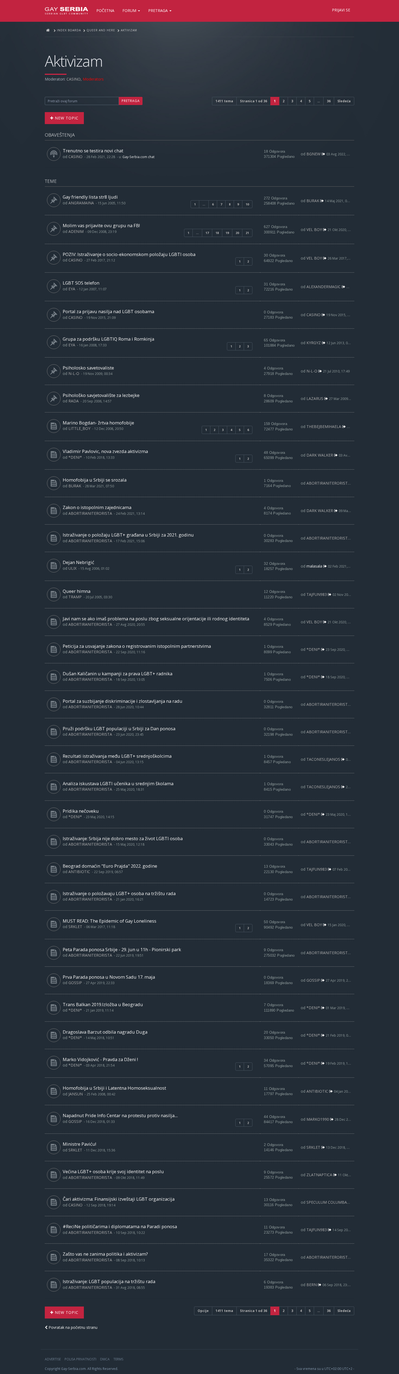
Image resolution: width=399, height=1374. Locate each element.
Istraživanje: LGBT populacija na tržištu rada (109, 1281)
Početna (105, 10)
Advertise (53, 1359)
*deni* (75, 457)
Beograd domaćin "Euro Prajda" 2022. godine (110, 866)
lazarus (314, 398)
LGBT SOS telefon (81, 283)
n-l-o (73, 373)
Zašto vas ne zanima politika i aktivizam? (105, 1254)
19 (227, 233)
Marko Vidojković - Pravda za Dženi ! (100, 1059)
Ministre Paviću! (79, 1144)
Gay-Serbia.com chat (138, 157)
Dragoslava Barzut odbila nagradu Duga (105, 1032)
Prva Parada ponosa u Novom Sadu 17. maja (109, 977)
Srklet (75, 926)
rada (73, 400)
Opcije (203, 1310)
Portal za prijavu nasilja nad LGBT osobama (108, 311)
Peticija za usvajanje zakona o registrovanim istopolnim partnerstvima (137, 646)
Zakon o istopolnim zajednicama (97, 507)
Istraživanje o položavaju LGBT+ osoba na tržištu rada (119, 893)
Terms (118, 1359)
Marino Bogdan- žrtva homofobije (98, 423)
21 (247, 233)
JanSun (75, 1093)
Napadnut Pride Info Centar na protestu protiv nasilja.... (120, 1115)
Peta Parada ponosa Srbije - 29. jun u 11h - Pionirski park (122, 949)
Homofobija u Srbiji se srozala (94, 480)
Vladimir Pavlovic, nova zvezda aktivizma (105, 451)
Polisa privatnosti (80, 1359)
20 (237, 233)
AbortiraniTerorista (328, 483)
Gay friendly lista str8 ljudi (90, 197)
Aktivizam (74, 61)
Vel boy (314, 229)
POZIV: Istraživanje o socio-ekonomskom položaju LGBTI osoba (129, 254)
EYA (71, 288)
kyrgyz (313, 342)
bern (311, 1284)
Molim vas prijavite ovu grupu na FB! (101, 225)
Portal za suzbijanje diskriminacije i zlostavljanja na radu (122, 701)
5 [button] (310, 101)
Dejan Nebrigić (78, 562)
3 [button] (292, 101)
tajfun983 (316, 594)
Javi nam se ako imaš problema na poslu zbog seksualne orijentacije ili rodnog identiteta (156, 618)
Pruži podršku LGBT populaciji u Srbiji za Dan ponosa (119, 728)
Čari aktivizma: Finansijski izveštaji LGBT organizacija (119, 1199)
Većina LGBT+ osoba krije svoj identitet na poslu (113, 1171)
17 (207, 233)
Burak (312, 200)
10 (247, 204)
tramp (75, 596)
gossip (75, 982)
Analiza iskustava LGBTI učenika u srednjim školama (118, 783)
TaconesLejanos (323, 759)
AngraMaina (81, 202)
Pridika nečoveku (81, 811)
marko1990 (317, 1119)
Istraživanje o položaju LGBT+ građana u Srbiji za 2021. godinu (128, 535)
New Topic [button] (65, 118)
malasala (314, 566)
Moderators (93, 79)
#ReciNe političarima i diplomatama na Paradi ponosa (120, 1226)
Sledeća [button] (344, 101)
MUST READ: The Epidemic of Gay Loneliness (109, 921)
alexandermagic (323, 286)
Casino (73, 79)
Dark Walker (319, 455)
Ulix (72, 568)
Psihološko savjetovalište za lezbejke (101, 395)
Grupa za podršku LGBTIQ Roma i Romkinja (108, 339)
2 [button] (283, 101)
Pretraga (158, 10)
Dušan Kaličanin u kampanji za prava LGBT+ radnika (117, 673)
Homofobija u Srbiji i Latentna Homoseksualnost (114, 1088)
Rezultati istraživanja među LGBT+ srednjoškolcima (117, 756)
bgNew (313, 153)
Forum (129, 10)
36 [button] (329, 101)
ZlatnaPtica (319, 1174)
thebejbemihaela (323, 426)
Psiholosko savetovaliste (88, 368)
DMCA (105, 1359)
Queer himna (76, 591)
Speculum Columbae (327, 1202)
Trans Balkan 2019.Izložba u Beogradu (103, 1004)
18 (217, 233)
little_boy (79, 428)
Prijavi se (341, 10)
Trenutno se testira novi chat (93, 150)
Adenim (76, 231)
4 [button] (301, 101)
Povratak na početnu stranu (72, 1327)
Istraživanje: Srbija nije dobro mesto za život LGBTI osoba (123, 838)
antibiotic (79, 871)
